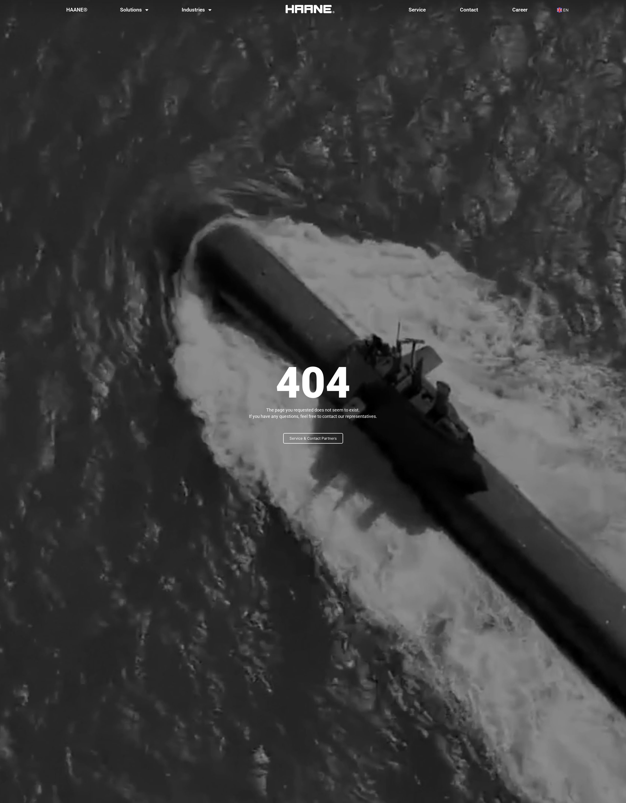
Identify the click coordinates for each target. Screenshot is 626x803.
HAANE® (77, 9)
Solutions (131, 9)
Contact (469, 9)
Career (520, 9)
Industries (193, 9)
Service (417, 9)
